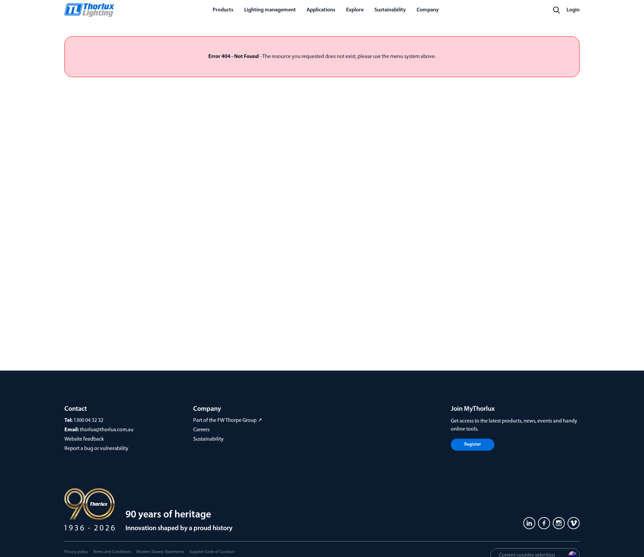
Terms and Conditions (112, 552)
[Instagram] (558, 523)
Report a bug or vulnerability (96, 448)
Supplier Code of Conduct (212, 552)
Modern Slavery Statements (160, 552)
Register (472, 444)
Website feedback (84, 439)
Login (573, 10)
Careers (201, 430)
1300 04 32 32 (88, 420)
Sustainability (208, 439)
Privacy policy (76, 552)
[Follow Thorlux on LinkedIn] (529, 523)
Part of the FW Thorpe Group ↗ (227, 420)
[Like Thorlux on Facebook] (544, 523)
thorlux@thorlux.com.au (106, 430)
